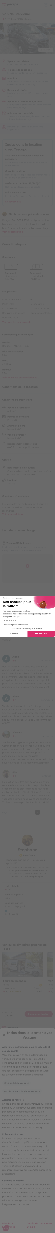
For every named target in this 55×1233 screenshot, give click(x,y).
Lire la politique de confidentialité (15, 625)
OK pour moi (41, 634)
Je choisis (13, 634)
